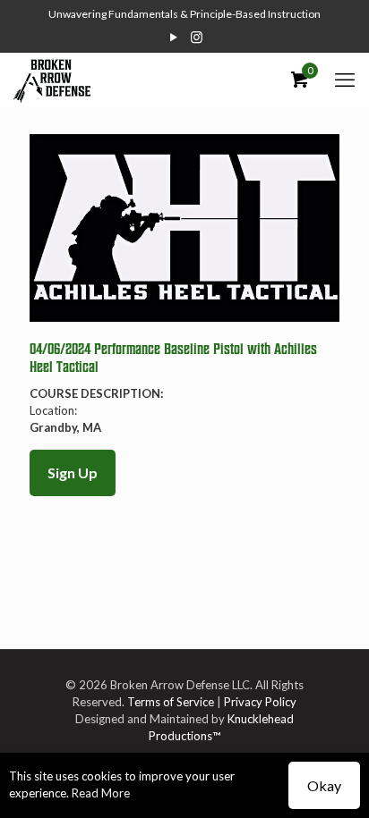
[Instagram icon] (196, 37)
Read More (101, 793)
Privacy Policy (260, 702)
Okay (324, 785)
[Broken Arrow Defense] (51, 79)
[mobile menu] (345, 79)
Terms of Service (170, 702)
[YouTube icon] (174, 37)
